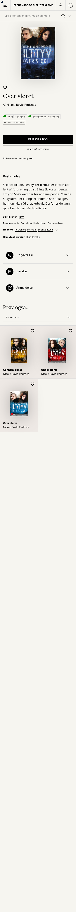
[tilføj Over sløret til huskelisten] (5, 87)
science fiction (45, 229)
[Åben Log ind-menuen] (60, 5)
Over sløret (26, 223)
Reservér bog (38, 139)
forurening (20, 229)
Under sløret (39, 223)
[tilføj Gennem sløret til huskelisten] (32, 331)
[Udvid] (56, 230)
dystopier (32, 229)
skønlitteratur (33, 237)
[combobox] (38, 16)
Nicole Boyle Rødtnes (21, 105)
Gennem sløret (55, 223)
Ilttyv (21, 217)
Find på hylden (38, 150)
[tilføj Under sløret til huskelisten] (70, 331)
